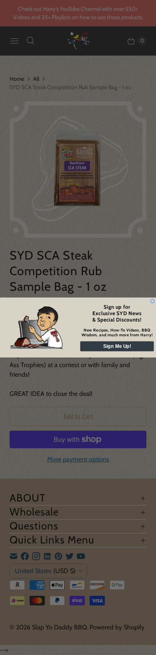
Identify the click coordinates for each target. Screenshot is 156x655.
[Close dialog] (152, 301)
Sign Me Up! (117, 346)
